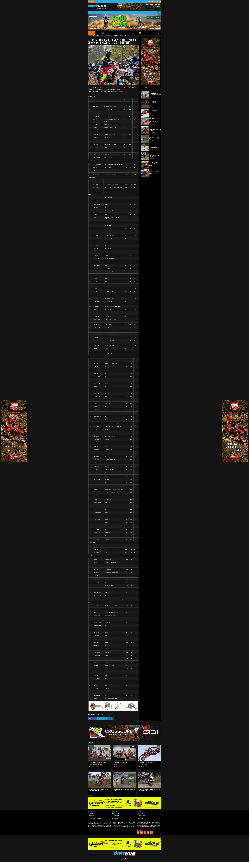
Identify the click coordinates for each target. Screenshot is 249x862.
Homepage (90, 35)
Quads (128, 12)
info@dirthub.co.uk (118, 828)
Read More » (93, 768)
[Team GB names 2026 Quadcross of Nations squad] (145, 165)
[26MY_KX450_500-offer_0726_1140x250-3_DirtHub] (124, 30)
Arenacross (114, 12)
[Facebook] (150, 2)
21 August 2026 (153, 158)
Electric (150, 12)
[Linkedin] (160, 2)
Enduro (119, 12)
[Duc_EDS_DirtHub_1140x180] (139, 9)
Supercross (107, 12)
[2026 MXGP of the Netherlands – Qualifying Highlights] (124, 753)
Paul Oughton (105, 822)
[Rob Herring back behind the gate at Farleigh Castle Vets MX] (145, 130)
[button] (92, 718)
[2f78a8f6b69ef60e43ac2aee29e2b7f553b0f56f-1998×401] (113, 711)
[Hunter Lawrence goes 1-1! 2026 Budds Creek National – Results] (145, 95)
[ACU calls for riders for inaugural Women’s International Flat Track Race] (145, 121)
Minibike (124, 12)
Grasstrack (138, 12)
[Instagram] (155, 2)
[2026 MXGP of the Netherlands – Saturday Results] (145, 113)
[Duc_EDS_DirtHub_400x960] (150, 84)
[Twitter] (152, 2)
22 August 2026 (153, 97)
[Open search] (159, 12)
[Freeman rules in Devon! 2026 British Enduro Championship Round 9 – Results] (145, 104)
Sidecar (132, 12)
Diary (96, 12)
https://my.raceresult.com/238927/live (120, 91)
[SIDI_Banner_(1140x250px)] (124, 740)
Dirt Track (144, 12)
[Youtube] (158, 2)
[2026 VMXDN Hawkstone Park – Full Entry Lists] (145, 139)
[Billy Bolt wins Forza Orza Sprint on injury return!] (145, 147)
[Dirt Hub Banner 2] (124, 808)
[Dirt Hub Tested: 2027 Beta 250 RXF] (145, 173)
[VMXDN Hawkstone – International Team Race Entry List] (145, 156)
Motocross (101, 12)
